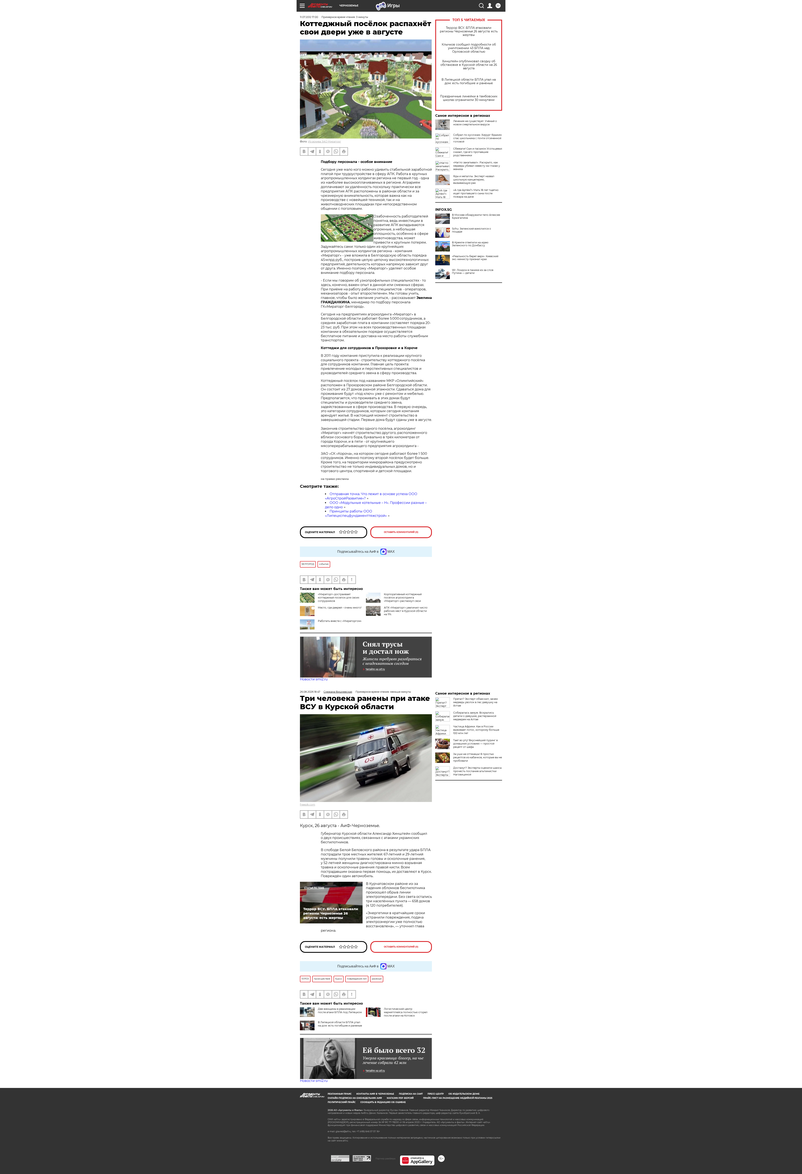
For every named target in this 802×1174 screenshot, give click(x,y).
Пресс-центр (436, 1094)
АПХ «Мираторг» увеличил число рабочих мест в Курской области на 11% (406, 611)
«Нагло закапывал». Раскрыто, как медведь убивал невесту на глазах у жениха (476, 166)
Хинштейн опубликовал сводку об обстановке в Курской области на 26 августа (468, 65)
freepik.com (307, 804)
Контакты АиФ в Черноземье (375, 1094)
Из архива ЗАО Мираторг (324, 141)
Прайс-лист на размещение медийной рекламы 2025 (457, 1098)
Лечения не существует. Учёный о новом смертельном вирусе (475, 122)
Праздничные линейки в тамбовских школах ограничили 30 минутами (468, 98)
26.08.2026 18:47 (310, 691)
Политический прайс (341, 1102)
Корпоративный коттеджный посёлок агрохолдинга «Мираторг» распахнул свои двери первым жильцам (403, 599)
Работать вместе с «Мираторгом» (340, 621)
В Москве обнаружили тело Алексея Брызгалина (476, 216)
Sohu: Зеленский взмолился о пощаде (471, 230)
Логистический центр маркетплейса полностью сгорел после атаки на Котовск (406, 1012)
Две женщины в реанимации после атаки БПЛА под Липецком (340, 1010)
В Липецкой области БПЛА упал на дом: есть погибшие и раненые (469, 81)
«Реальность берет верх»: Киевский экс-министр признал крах (475, 258)
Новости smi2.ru (314, 679)
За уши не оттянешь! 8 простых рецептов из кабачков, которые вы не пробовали (477, 757)
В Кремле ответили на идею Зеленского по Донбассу (470, 244)
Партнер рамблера (385, 1158)
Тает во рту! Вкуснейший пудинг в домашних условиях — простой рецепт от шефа (475, 743)
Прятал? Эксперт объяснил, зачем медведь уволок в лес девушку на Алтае (475, 702)
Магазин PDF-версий (400, 1098)
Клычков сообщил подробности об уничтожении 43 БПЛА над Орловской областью (469, 48)
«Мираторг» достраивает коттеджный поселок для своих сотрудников (338, 597)
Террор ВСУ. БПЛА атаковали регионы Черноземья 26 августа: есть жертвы (469, 31)
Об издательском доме (464, 1094)
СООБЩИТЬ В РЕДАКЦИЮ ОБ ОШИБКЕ (383, 1102)
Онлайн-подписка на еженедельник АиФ (355, 1098)
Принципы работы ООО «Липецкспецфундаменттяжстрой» (356, 513)
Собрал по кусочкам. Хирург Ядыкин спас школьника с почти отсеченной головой (477, 138)
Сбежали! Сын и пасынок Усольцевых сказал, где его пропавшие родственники (477, 152)
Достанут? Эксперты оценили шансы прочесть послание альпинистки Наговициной (477, 771)
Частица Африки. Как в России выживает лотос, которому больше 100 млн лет (476, 730)
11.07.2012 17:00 (309, 17)
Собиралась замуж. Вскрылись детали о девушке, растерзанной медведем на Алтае (474, 716)
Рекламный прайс (340, 1094)
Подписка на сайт (411, 1094)
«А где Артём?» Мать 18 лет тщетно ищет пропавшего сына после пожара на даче (476, 193)
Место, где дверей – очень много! (340, 607)
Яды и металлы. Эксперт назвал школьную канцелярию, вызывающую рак (473, 179)
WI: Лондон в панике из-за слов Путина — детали (472, 271)
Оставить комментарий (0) (401, 532)
